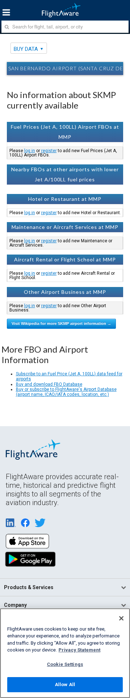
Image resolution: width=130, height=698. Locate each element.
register (49, 150)
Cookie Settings (65, 664)
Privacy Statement (79, 650)
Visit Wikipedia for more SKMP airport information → (61, 323)
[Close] (121, 618)
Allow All (65, 684)
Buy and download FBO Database (49, 384)
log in (29, 150)
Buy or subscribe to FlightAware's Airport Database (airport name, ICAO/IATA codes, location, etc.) (66, 392)
